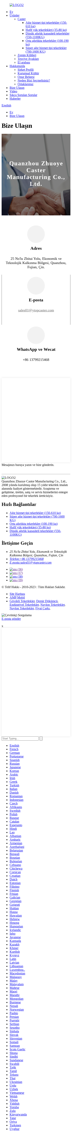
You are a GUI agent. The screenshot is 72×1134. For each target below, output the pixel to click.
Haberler (15, 98)
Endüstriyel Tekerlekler (24, 604)
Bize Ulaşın (17, 87)
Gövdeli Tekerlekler (22, 601)
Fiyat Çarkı (42, 608)
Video (13, 91)
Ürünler (14, 15)
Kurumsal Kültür (28, 73)
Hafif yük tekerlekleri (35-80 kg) (46, 30)
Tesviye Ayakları (28, 58)
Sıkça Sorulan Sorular (23, 95)
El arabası (24, 62)
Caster (22, 19)
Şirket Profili (26, 69)
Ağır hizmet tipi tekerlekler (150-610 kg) (35, 513)
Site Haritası (17, 594)
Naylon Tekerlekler (52, 604)
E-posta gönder (11, 618)
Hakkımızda (17, 66)
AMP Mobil (17, 597)
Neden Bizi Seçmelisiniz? (34, 80)
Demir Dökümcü (47, 601)
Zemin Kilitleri (27, 55)
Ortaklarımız (25, 84)
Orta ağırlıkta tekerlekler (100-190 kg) (34, 523)
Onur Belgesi (26, 77)
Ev (11, 11)
